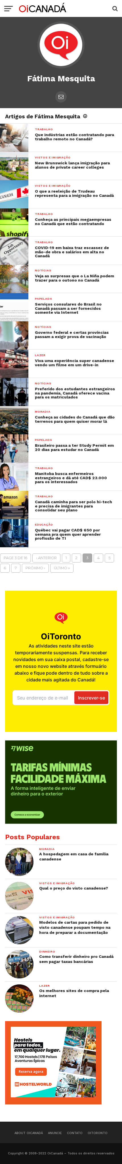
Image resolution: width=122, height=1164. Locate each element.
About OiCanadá (28, 1133)
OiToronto (98, 1133)
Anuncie (55, 1133)
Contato (75, 1133)
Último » (62, 568)
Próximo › (35, 568)
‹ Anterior (46, 558)
